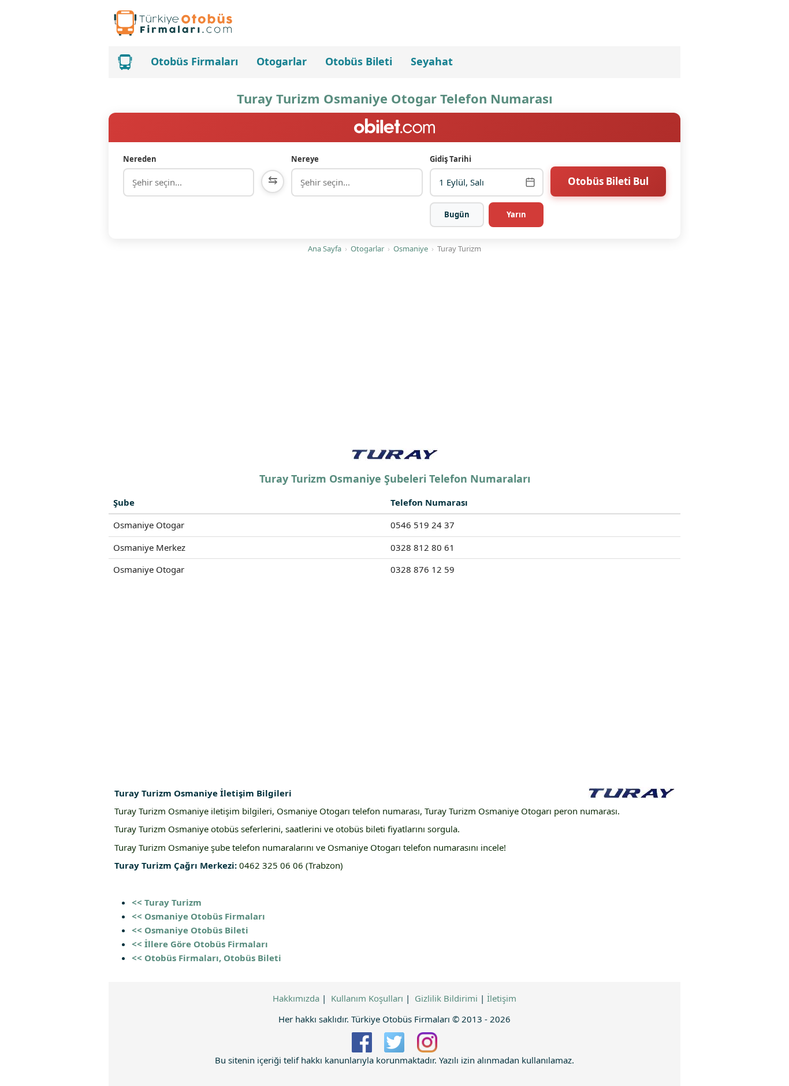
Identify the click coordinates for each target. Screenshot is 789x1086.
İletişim (501, 998)
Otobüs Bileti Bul (608, 181)
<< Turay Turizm (167, 902)
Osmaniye (410, 248)
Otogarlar (281, 61)
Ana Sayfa (324, 248)
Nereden (140, 159)
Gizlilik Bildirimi (446, 998)
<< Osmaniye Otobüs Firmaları (198, 916)
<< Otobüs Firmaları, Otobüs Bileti (206, 957)
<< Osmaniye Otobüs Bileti (190, 930)
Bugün (457, 214)
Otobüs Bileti (358, 61)
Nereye (305, 159)
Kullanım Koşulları (367, 998)
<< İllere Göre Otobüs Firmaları (200, 944)
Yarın (516, 214)
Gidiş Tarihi (450, 159)
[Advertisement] (394, 353)
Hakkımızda (296, 998)
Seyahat (432, 61)
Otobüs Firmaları (194, 61)
